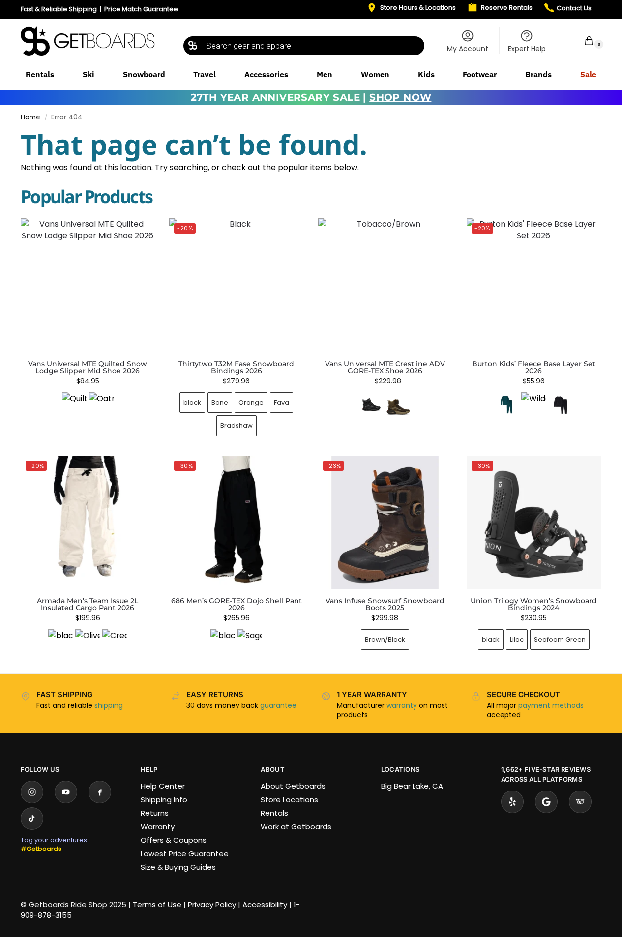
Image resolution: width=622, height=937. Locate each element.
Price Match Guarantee (141, 9)
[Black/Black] (371, 404)
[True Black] (560, 404)
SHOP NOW (400, 97)
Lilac (517, 639)
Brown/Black (385, 639)
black (192, 402)
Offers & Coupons (174, 840)
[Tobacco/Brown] (398, 404)
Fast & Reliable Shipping (59, 9)
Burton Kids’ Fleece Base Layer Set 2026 (533, 367)
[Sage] (249, 641)
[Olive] (87, 641)
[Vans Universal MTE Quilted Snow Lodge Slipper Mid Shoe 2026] (87, 285)
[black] (60, 641)
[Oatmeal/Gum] (101, 404)
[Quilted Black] (74, 404)
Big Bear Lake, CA (412, 786)
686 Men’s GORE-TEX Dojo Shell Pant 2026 (236, 604)
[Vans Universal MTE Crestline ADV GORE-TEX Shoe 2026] (385, 285)
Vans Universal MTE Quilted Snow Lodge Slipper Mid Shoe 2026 (87, 367)
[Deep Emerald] (506, 404)
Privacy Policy (212, 904)
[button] (582, 40)
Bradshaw (236, 425)
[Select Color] (87, 405)
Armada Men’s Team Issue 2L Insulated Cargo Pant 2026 (87, 604)
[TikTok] (32, 818)
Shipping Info (164, 799)
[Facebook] (100, 792)
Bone (219, 402)
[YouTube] (66, 792)
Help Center (163, 786)
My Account (467, 49)
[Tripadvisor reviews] (580, 802)
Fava (281, 402)
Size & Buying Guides (178, 867)
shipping (108, 705)
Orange (251, 402)
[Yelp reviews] (512, 802)
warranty (401, 705)
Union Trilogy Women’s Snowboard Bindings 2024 (534, 604)
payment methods (551, 705)
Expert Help (527, 49)
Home (30, 117)
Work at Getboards (296, 826)
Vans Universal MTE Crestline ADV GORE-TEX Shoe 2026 (385, 367)
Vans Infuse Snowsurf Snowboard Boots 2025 (385, 604)
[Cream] (114, 641)
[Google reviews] (546, 802)
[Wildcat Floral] (533, 404)
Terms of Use (157, 904)
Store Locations (289, 799)
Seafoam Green (560, 639)
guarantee (278, 705)
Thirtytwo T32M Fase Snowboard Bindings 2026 (236, 367)
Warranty (158, 826)
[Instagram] (32, 792)
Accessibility (264, 904)
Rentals (274, 813)
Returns (155, 813)
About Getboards (293, 786)
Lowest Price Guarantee (185, 854)
